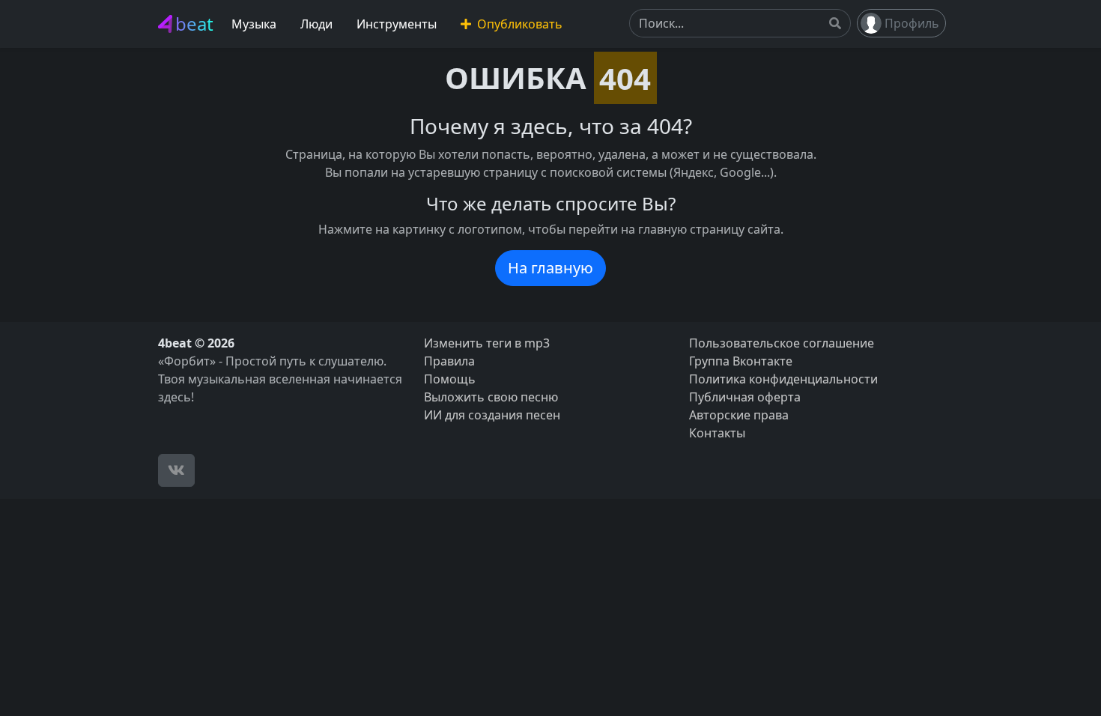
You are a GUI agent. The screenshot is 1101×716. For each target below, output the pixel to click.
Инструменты (397, 24)
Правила (449, 361)
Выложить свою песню (491, 397)
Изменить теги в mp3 (487, 343)
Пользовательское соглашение (781, 343)
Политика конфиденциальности (783, 379)
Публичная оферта (745, 397)
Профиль (912, 23)
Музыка (253, 24)
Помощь (450, 379)
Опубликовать (518, 24)
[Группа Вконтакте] (176, 470)
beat (194, 23)
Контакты (717, 433)
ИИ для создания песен (492, 415)
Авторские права (739, 415)
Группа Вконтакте (740, 361)
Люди (316, 24)
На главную (550, 268)
